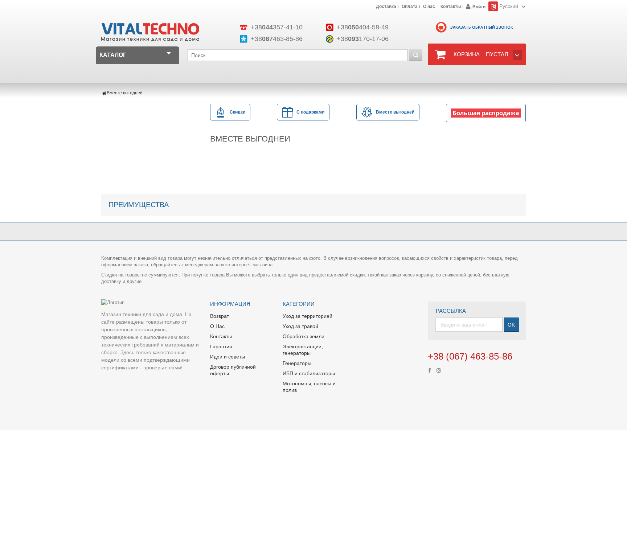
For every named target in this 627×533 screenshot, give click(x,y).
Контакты (450, 6)
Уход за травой (300, 326)
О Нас (217, 326)
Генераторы (297, 363)
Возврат (219, 316)
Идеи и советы (227, 357)
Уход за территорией (307, 316)
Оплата (410, 6)
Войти (478, 6)
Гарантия (221, 346)
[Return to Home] (104, 93)
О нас (429, 6)
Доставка (386, 6)
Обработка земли (303, 336)
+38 (277, 27)
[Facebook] (429, 370)
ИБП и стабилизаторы (309, 373)
